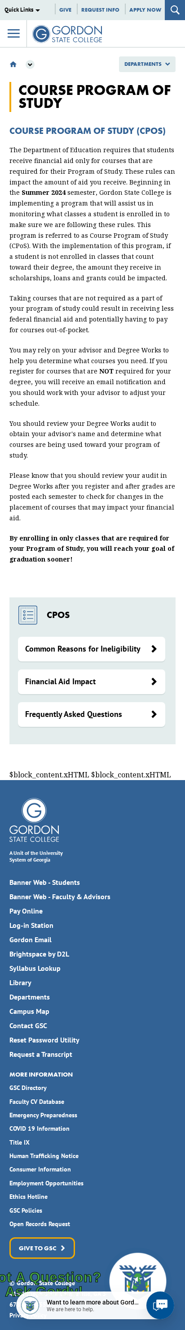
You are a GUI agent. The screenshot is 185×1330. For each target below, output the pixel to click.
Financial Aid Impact (60, 681)
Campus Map (29, 1011)
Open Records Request (39, 1224)
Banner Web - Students (44, 882)
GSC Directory (28, 1088)
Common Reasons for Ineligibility (83, 649)
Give (65, 10)
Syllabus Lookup (35, 968)
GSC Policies (25, 1210)
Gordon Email (30, 939)
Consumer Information (40, 1169)
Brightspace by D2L (39, 953)
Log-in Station (31, 925)
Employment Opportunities (46, 1183)
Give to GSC (37, 1248)
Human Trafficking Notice (44, 1156)
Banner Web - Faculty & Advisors (59, 896)
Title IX (19, 1142)
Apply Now (145, 10)
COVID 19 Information (39, 1128)
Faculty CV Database (36, 1102)
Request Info (100, 10)
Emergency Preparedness (43, 1115)
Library (20, 982)
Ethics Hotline (28, 1197)
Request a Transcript (40, 1054)
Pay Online (26, 910)
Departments (143, 64)
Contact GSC (28, 1025)
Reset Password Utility (44, 1039)
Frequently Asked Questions (73, 714)
